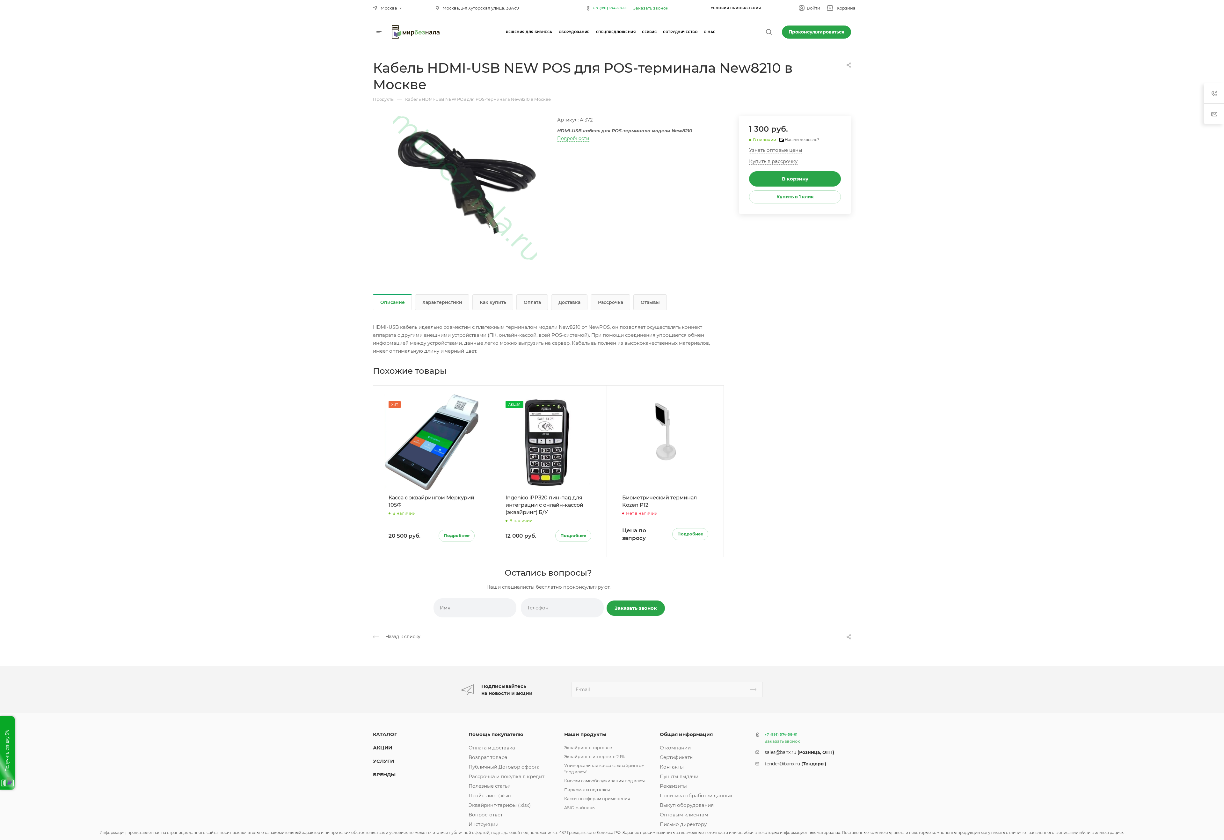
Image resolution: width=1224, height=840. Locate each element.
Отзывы (650, 302)
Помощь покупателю (496, 734)
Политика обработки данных (696, 795)
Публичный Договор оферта (504, 767)
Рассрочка (610, 302)
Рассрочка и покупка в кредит (506, 776)
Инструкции (484, 824)
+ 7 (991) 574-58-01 (610, 8)
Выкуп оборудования (687, 805)
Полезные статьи (490, 786)
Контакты (672, 767)
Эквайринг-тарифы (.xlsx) (500, 805)
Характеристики (442, 302)
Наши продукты (585, 734)
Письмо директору (683, 824)
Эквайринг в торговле (588, 747)
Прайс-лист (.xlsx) (490, 795)
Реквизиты (673, 786)
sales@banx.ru (799, 752)
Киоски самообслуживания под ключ (604, 780)
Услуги (383, 761)
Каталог (385, 734)
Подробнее (457, 535)
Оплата (532, 302)
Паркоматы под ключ (587, 789)
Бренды (384, 774)
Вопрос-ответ (486, 815)
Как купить (493, 302)
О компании (675, 748)
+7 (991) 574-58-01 (781, 734)
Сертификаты (677, 757)
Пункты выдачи (679, 776)
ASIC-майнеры (579, 807)
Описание (392, 302)
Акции (382, 748)
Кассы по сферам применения (597, 798)
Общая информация (686, 734)
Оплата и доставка (492, 748)
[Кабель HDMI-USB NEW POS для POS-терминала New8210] (465, 188)
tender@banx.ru (795, 764)
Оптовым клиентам (684, 815)
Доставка (569, 302)
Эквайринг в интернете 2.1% (594, 756)
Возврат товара (488, 757)
